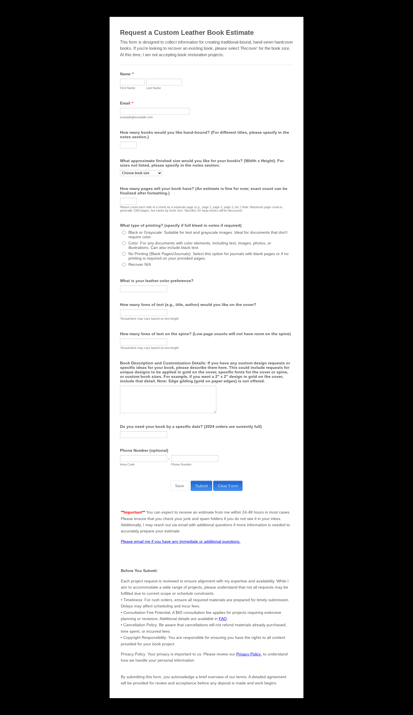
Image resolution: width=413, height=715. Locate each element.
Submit (201, 486)
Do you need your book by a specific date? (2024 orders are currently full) (191, 426)
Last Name (153, 88)
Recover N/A (139, 264)
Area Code (127, 464)
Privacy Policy (249, 654)
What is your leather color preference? (157, 280)
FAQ (223, 618)
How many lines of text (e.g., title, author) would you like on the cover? (188, 304)
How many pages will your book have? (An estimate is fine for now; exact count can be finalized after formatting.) (203, 190)
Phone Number (181, 464)
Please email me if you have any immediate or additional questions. (180, 541)
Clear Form (228, 486)
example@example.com (136, 117)
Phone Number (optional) (144, 450)
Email (126, 103)
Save (179, 486)
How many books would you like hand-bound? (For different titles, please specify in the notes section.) (204, 134)
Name (126, 74)
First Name (127, 88)
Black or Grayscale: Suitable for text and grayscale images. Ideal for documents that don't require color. (207, 234)
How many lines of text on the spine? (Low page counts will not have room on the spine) (205, 334)
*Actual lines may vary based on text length (149, 318)
